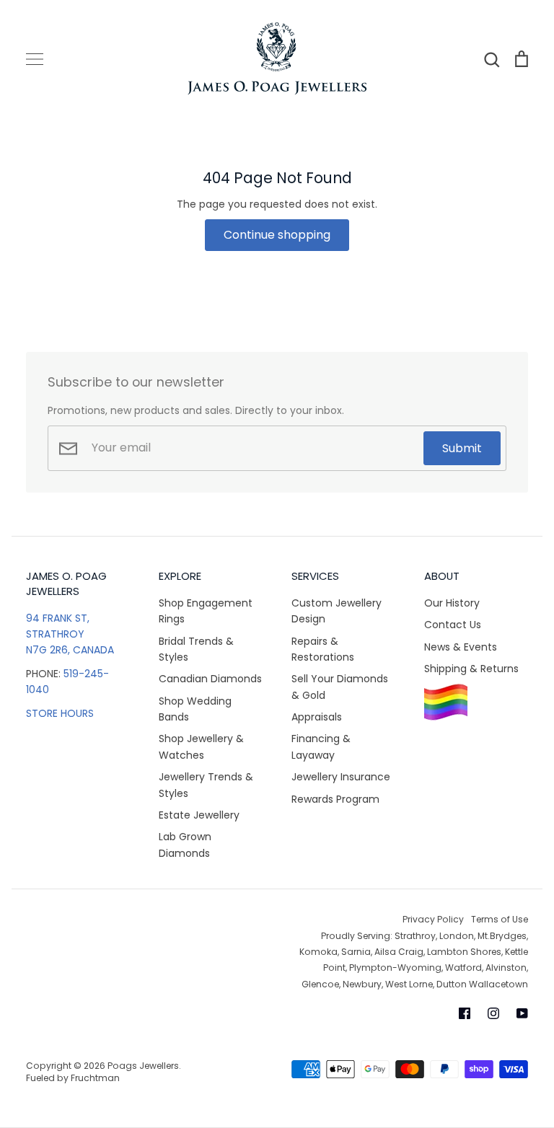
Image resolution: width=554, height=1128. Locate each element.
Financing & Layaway (321, 746)
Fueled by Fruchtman (73, 1078)
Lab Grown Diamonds (185, 844)
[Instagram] (493, 1013)
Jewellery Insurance (340, 777)
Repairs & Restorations (322, 649)
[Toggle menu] (34, 59)
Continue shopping (277, 234)
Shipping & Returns (471, 668)
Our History (452, 603)
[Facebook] (464, 1013)
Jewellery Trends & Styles (206, 785)
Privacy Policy (433, 919)
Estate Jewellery (199, 815)
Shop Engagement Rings (205, 611)
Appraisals (316, 717)
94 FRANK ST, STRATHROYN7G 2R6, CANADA (70, 634)
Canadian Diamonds (210, 678)
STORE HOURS (60, 713)
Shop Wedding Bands (195, 709)
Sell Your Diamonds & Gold (339, 686)
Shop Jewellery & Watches (201, 746)
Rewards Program (335, 799)
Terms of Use (499, 919)
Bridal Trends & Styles (196, 649)
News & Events (460, 647)
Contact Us (452, 624)
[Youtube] (522, 1013)
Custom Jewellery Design (336, 611)
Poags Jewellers (143, 1065)
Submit (462, 448)
